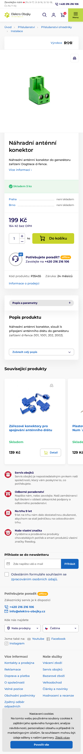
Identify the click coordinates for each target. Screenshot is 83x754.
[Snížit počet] (22, 241)
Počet (14, 238)
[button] (44, 15)
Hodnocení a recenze (58, 695)
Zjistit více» (62, 737)
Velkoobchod (52, 682)
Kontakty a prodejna (19, 663)
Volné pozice (13, 689)
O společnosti (14, 682)
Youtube (38, 638)
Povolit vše (41, 744)
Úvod (8, 27)
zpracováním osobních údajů (34, 579)
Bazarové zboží (54, 676)
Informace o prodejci (24, 283)
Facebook (58, 638)
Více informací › (20, 169)
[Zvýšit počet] (22, 236)
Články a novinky (55, 689)
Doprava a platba (17, 676)
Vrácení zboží (52, 663)
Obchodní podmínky (19, 695)
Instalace (17, 31)
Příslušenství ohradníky (56, 27)
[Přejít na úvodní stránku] (17, 15)
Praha (13, 199)
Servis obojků (52, 669)
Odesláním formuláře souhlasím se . (39, 576)
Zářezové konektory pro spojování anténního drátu (30, 428)
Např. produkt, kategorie (33, 35)
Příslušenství (26, 27)
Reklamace (12, 669)
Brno (12, 205)
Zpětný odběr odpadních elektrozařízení (15, 706)
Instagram (17, 643)
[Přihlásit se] (53, 15)
